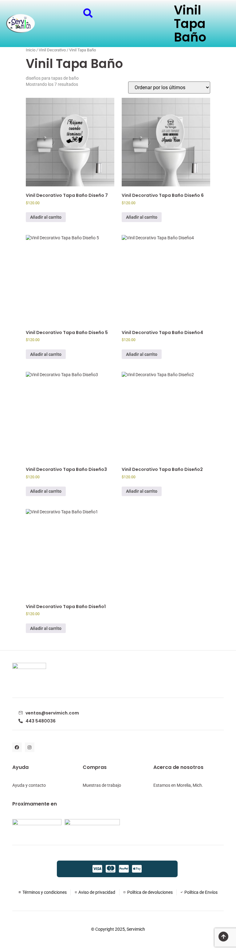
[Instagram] (29, 747)
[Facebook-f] (17, 747)
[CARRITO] (69, 13)
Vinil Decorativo (52, 50)
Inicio (30, 50)
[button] (87, 13)
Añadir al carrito (45, 217)
